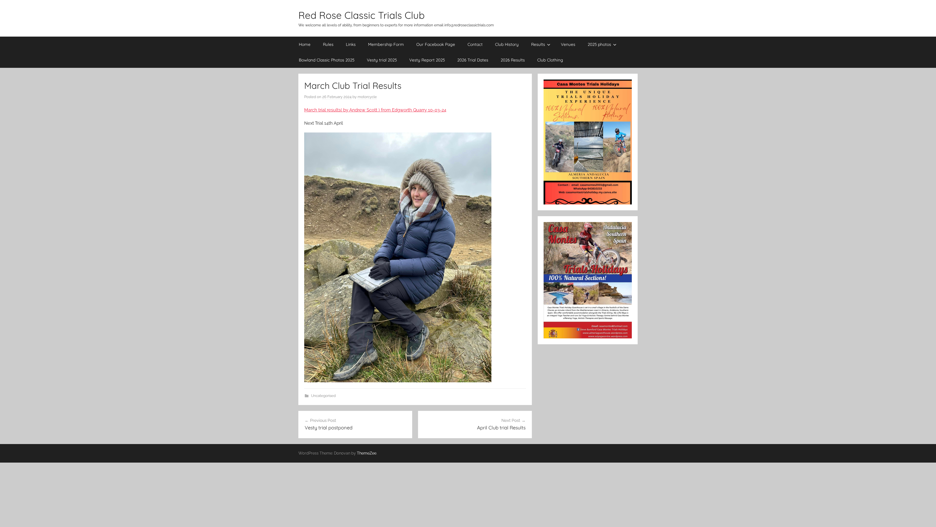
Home (305, 44)
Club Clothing (550, 59)
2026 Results (513, 59)
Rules (328, 44)
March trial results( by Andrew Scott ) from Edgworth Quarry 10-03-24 (375, 109)
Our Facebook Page (435, 44)
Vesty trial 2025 (382, 59)
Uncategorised (323, 396)
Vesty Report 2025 (427, 59)
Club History (507, 44)
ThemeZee (366, 453)
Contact (475, 44)
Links (351, 44)
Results (538, 44)
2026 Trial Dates (472, 59)
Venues (568, 44)
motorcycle (367, 97)
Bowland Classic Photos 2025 (326, 59)
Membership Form (386, 44)
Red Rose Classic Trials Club (361, 15)
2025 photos (599, 44)
